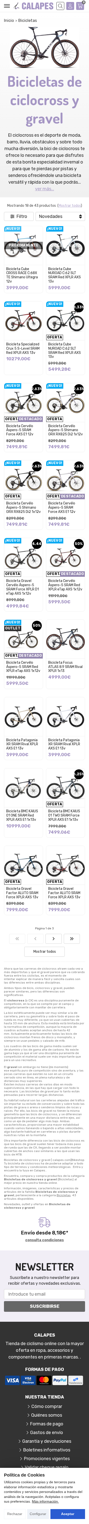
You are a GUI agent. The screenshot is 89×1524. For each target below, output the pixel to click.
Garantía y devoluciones (46, 1441)
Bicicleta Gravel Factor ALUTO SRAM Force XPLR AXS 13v (22, 893)
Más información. (45, 1501)
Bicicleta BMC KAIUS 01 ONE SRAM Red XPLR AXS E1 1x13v (22, 815)
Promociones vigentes (47, 1458)
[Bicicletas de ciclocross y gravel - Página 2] (53, 939)
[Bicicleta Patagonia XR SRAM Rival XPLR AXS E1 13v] (23, 716)
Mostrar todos (70, 206)
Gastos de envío (46, 1432)
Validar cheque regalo (46, 1467)
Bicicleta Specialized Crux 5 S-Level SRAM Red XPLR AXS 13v (23, 348)
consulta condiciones (44, 1240)
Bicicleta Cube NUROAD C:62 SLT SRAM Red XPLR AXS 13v (64, 275)
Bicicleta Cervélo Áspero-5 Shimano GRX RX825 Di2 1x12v (65, 430)
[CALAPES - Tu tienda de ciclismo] (33, 6)
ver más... (44, 189)
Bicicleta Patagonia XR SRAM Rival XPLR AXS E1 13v (22, 744)
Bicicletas (64, 1195)
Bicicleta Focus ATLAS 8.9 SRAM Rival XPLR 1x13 (65, 666)
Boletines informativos (46, 1450)
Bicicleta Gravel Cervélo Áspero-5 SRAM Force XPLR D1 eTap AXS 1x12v (22, 587)
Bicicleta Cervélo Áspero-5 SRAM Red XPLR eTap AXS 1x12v (65, 585)
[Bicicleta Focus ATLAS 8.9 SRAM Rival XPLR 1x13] (65, 639)
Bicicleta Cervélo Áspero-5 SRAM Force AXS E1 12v (19, 430)
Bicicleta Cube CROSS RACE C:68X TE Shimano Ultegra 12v (22, 275)
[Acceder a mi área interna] (70, 6)
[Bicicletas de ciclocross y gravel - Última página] (72, 939)
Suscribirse (44, 1306)
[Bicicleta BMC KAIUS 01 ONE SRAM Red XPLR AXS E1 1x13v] (23, 787)
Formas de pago (46, 1424)
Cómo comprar (46, 1406)
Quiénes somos (46, 1415)
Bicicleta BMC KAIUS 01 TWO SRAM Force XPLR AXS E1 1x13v (64, 815)
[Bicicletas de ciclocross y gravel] (17, 939)
